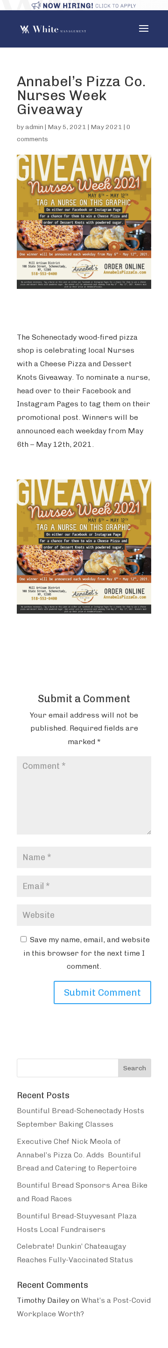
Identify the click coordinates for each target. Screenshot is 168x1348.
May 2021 (106, 127)
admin (34, 127)
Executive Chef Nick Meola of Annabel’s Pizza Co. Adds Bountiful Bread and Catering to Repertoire (79, 1155)
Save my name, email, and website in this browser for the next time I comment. (86, 953)
